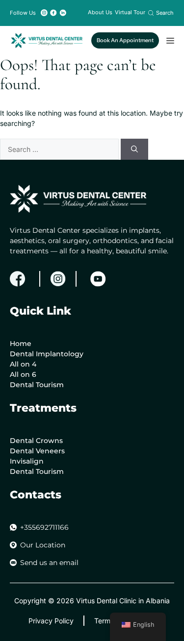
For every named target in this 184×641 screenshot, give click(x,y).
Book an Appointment (125, 40)
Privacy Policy (51, 620)
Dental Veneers (37, 450)
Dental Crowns (36, 440)
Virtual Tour (130, 12)
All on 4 (23, 364)
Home (20, 343)
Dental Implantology (46, 353)
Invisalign (27, 461)
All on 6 (23, 374)
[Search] (134, 149)
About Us (100, 12)
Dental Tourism (37, 384)
